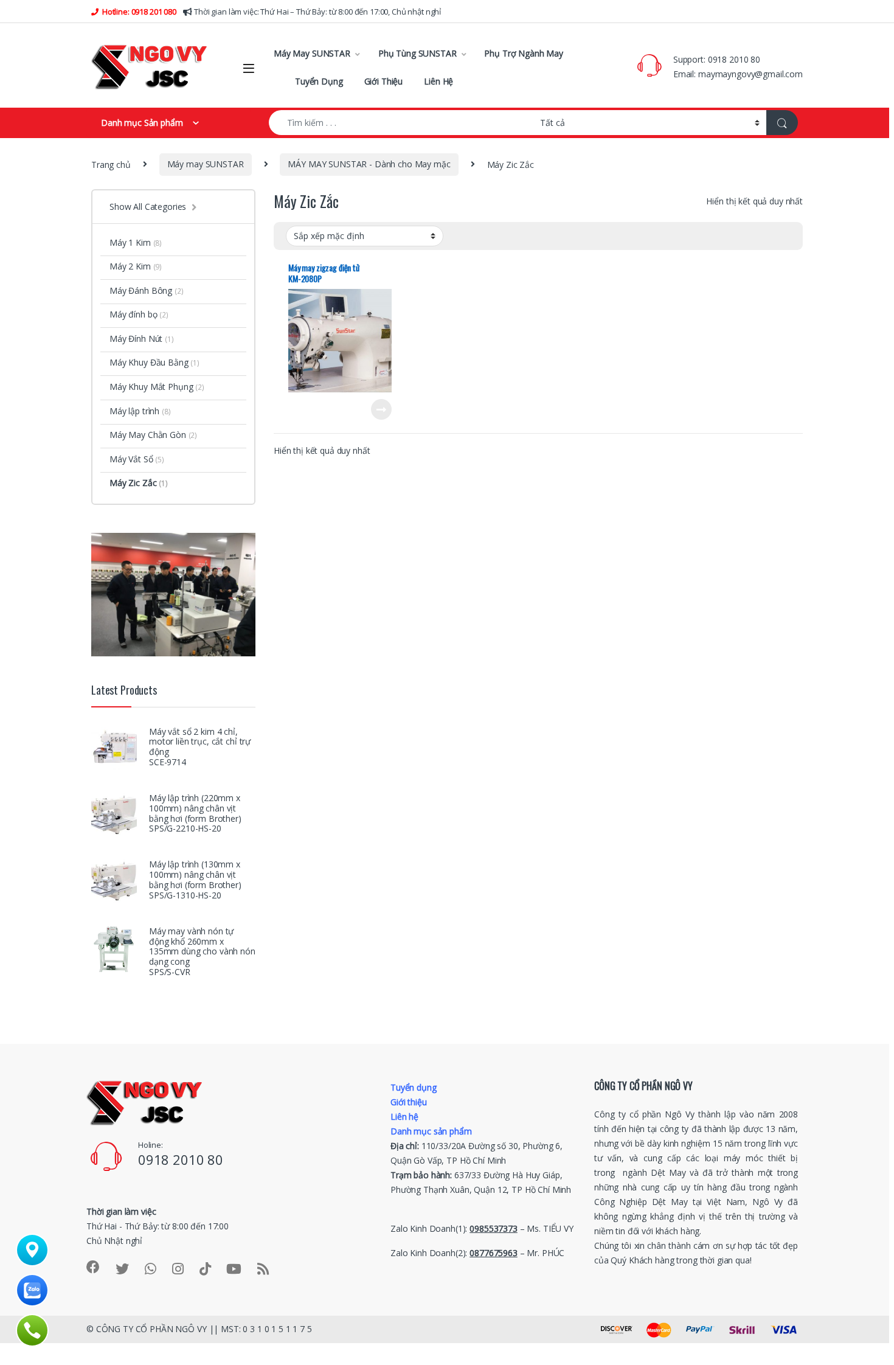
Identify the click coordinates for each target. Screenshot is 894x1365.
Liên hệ (404, 1116)
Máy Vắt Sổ (136, 459)
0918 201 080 (153, 11)
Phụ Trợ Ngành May (523, 53)
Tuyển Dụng (319, 81)
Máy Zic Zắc (138, 482)
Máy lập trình (140, 411)
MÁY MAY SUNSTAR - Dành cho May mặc (369, 164)
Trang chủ (111, 164)
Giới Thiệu (383, 81)
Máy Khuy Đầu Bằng (154, 362)
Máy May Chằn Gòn (153, 434)
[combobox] (401, 122)
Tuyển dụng (413, 1087)
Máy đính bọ (138, 314)
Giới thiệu (408, 1102)
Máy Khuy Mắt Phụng (156, 386)
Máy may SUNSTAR (205, 164)
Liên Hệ (438, 81)
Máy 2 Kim (135, 266)
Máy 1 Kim (135, 242)
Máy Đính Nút (141, 338)
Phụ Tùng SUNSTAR (417, 53)
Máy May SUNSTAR (312, 53)
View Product (376, 409)
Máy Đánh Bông (146, 290)
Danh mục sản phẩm (431, 1131)
